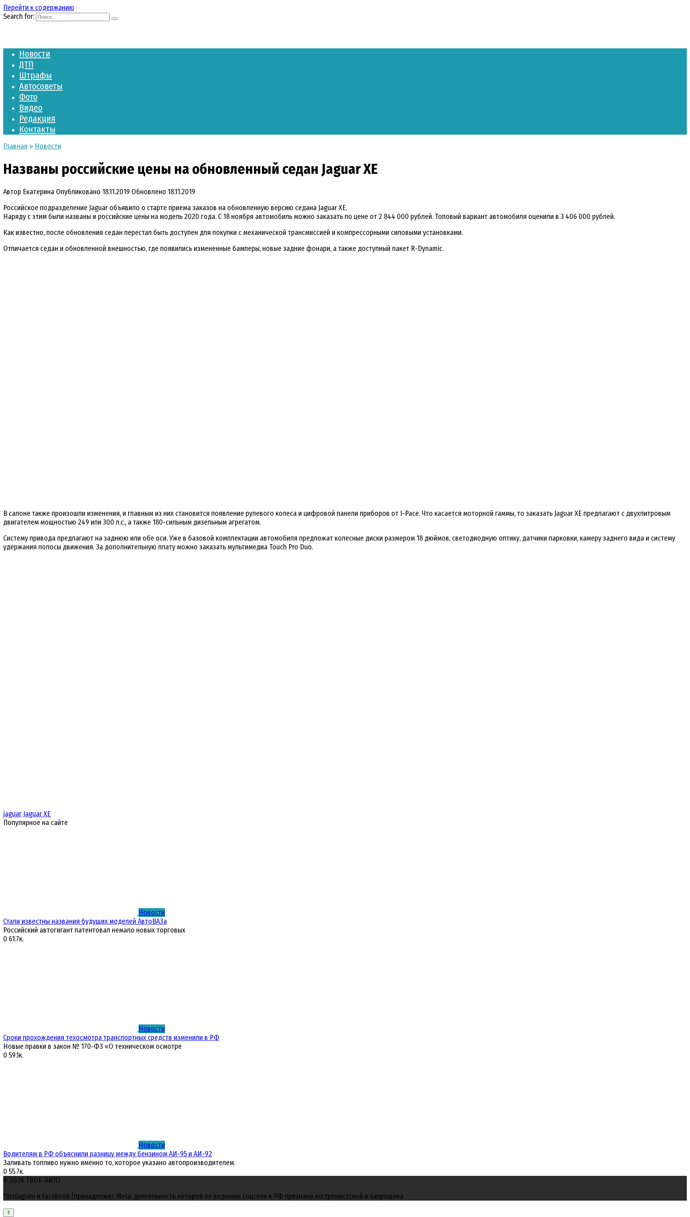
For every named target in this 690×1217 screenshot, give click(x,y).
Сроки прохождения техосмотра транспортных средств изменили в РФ (111, 1037)
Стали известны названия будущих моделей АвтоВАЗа (85, 921)
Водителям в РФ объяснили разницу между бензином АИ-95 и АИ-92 (107, 1153)
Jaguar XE (37, 813)
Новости (34, 53)
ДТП (26, 64)
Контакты (37, 129)
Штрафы (35, 75)
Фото (28, 96)
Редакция (37, 118)
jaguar (12, 813)
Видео (30, 107)
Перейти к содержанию (38, 7)
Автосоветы (41, 86)
